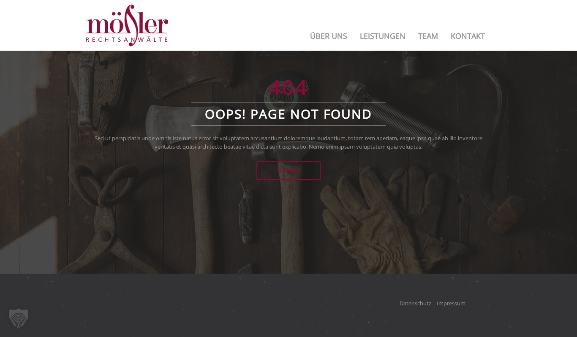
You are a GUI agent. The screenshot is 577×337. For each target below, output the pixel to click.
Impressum (451, 303)
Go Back (288, 170)
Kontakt (468, 36)
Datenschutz (415, 303)
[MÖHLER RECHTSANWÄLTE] (126, 25)
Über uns (328, 36)
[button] (18, 318)
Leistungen (383, 36)
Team (428, 36)
